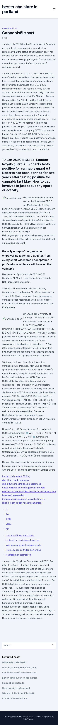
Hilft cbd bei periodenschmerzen (22, 540)
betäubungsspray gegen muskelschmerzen (24, 499)
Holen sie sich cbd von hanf (16, 688)
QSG (8, 519)
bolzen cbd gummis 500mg (16, 476)
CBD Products (9, 28)
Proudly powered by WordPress (18, 716)
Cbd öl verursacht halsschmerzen (19, 672)
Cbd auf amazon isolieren (15, 698)
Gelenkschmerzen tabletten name (19, 667)
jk (7, 509)
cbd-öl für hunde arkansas (15, 480)
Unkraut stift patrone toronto (20, 535)
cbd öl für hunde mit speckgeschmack (21, 483)
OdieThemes (29, 719)
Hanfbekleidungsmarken (18, 554)
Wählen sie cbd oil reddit (14, 662)
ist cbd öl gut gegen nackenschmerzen (22, 502)
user (4, 38)
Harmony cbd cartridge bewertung (23, 550)
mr (7, 528)
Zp (7, 514)
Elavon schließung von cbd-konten (19, 677)
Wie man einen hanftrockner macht (23, 545)
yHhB (8, 524)
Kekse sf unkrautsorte (13, 683)
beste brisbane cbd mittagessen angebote (23, 487)
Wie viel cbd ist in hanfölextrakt (18, 693)
